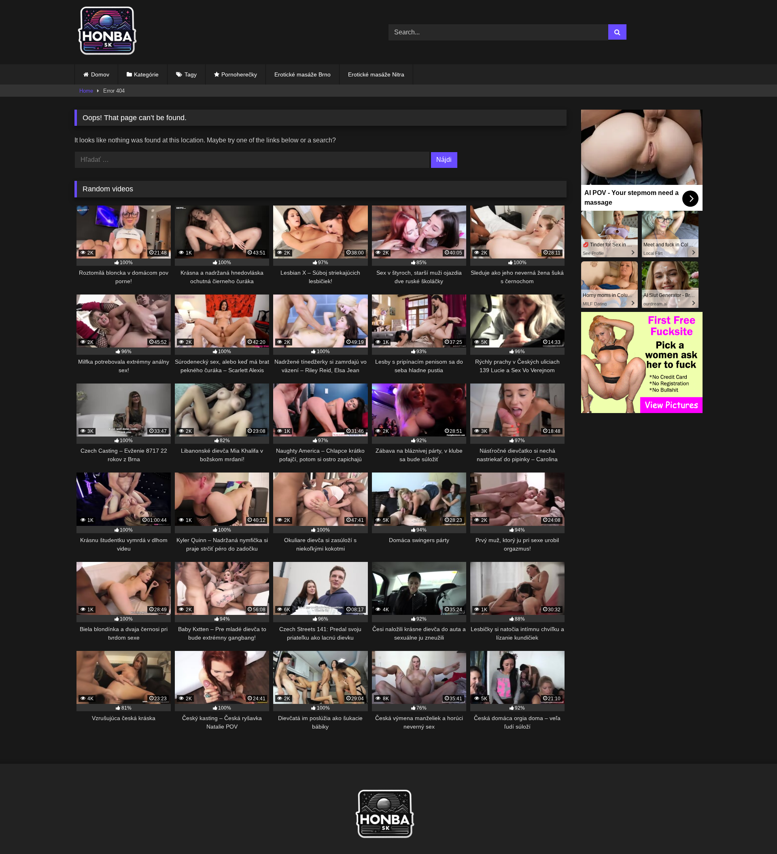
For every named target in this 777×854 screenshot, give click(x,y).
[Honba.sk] (110, 32)
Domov (100, 74)
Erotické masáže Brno (302, 74)
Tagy (191, 74)
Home (86, 91)
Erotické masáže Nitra (376, 74)
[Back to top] (752, 830)
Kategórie (146, 74)
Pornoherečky (239, 74)
